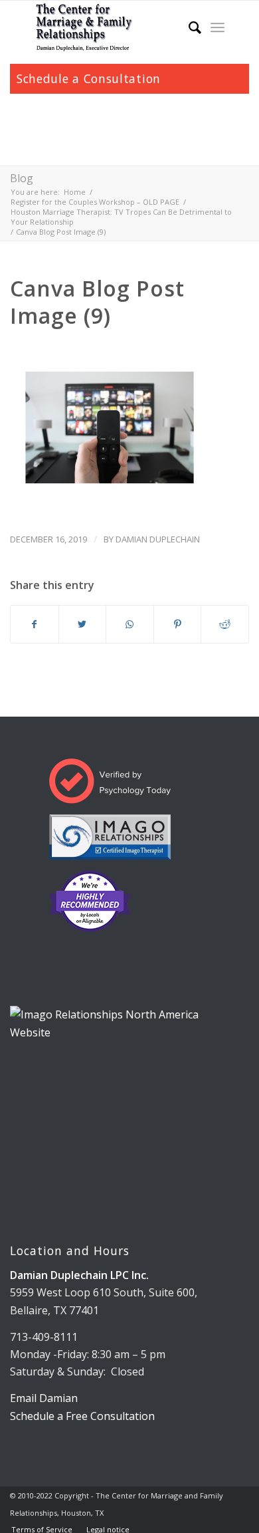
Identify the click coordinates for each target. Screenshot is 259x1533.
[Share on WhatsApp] (129, 624)
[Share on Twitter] (82, 624)
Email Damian (44, 1398)
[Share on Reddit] (224, 624)
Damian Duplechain (158, 539)
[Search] (188, 27)
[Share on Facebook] (34, 624)
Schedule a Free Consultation (82, 1416)
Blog (21, 178)
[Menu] (217, 27)
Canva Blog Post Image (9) (97, 302)
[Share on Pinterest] (177, 624)
